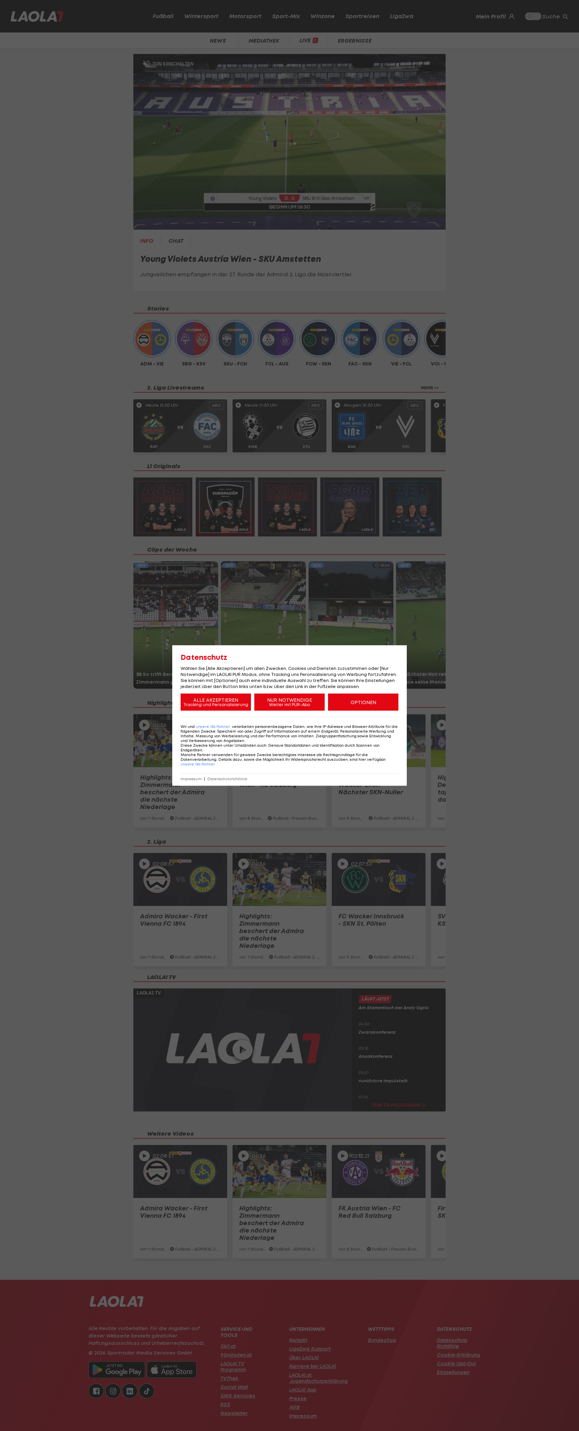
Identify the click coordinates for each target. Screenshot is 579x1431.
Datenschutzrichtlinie (227, 779)
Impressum (191, 779)
